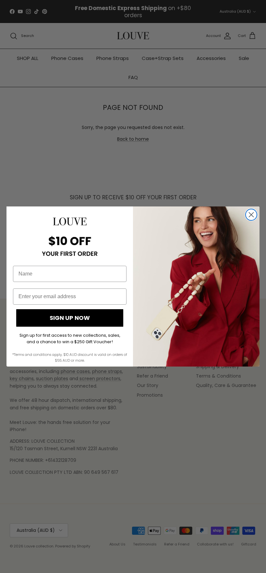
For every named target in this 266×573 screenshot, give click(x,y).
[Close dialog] (251, 214)
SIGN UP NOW (70, 318)
